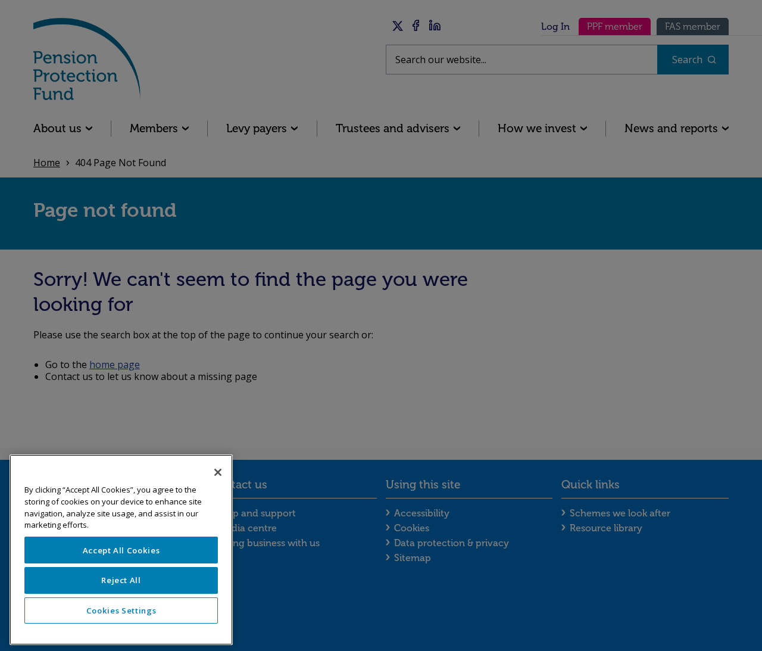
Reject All (121, 580)
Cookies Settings (121, 610)
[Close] (218, 472)
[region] (121, 549)
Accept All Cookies (121, 550)
